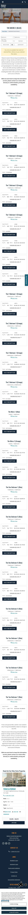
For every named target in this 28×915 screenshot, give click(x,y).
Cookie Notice (5, 901)
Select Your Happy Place (10, 113)
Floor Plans (4, 31)
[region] (14, 902)
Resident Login (14, 860)
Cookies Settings (14, 904)
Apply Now (14, 822)
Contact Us (14, 876)
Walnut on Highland (9, 789)
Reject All (14, 908)
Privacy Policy (14, 872)
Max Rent (21, 41)
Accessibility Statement (14, 879)
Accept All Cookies (13, 912)
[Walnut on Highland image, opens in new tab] (14, 780)
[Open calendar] (12, 44)
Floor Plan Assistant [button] (26, 281)
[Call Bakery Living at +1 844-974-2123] (25, 2)
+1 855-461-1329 (8, 795)
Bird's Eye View (8, 812)
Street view (15, 812)
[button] (23, 2)
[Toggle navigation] (2, 2)
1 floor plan (4, 41)
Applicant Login (14, 864)
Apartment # (20, 44)
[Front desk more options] (25, 884)
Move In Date (6, 44)
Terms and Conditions (14, 868)
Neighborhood (6, 814)
